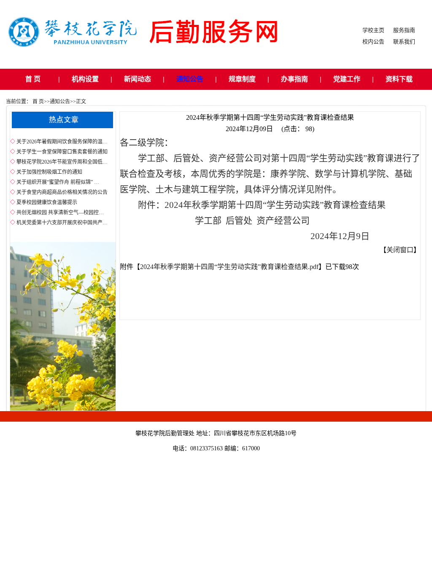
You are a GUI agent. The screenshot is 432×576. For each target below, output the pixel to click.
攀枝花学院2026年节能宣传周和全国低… (62, 162)
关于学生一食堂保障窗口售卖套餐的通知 (62, 152)
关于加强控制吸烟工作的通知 (49, 172)
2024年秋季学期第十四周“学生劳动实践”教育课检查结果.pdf (229, 266)
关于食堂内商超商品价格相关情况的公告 (62, 192)
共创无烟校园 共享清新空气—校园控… (60, 212)
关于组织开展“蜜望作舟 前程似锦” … (57, 182)
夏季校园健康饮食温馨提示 (46, 202)
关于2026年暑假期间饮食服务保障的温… (62, 142)
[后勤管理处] (152, 55)
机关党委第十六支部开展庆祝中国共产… (62, 223)
